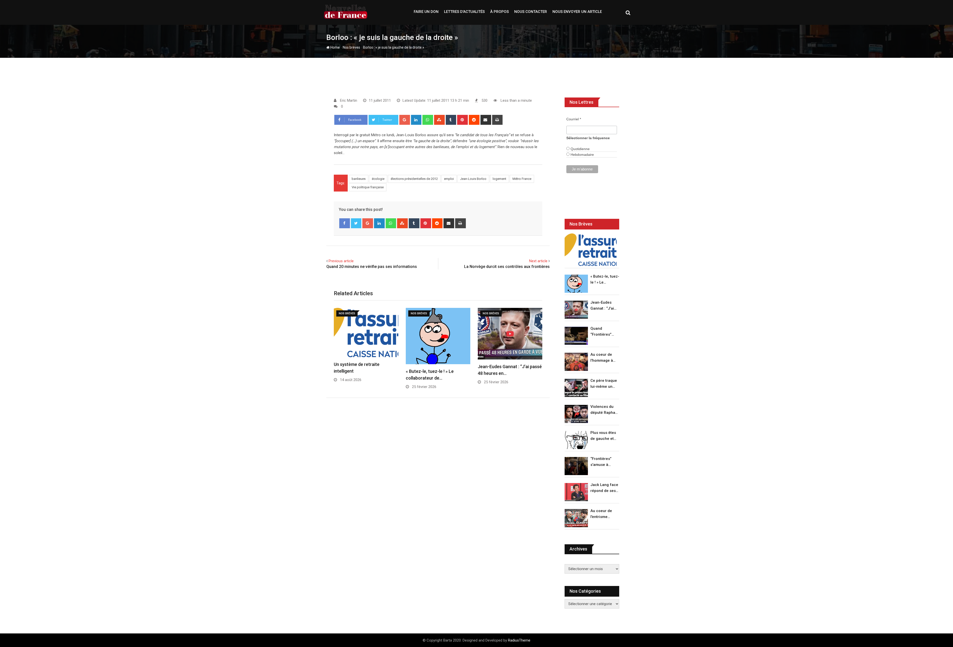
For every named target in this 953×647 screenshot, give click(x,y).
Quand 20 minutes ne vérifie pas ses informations (371, 266)
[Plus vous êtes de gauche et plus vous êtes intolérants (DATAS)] (576, 440)
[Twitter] (356, 223)
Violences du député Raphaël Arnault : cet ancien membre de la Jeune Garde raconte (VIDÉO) (604, 410)
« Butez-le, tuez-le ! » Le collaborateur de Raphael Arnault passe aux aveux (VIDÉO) (604, 279)
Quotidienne (580, 149)
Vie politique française (368, 187)
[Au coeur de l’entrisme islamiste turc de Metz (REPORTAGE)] (576, 518)
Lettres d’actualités (464, 11)
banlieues (359, 179)
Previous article (341, 261)
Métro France (521, 179)
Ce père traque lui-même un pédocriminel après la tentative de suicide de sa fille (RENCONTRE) (603, 383)
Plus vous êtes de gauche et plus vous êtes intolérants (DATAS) (603, 436)
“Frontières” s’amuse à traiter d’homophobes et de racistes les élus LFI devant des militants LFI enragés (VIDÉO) (603, 462)
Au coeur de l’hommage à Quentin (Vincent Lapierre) (601, 357)
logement (499, 179)
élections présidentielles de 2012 (414, 179)
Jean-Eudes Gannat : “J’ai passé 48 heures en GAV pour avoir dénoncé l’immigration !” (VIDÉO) (603, 305)
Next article (538, 261)
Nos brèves (351, 47)
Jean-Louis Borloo (473, 179)
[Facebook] (344, 223)
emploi (449, 179)
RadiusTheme (519, 640)
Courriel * (573, 119)
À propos (499, 11)
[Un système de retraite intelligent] (591, 249)
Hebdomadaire (582, 155)
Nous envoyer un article (577, 11)
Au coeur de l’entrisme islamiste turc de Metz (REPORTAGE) (602, 514)
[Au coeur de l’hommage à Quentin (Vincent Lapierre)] (576, 362)
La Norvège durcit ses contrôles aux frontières (507, 266)
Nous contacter (530, 11)
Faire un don (426, 11)
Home (335, 47)
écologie (378, 179)
